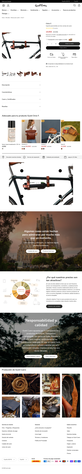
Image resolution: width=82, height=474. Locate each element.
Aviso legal (38, 434)
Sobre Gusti (31, 353)
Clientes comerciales (72, 450)
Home (3, 17)
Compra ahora (63, 48)
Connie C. (43, 144)
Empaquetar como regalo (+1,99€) (57, 39)
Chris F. (22, 17)
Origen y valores (71, 444)
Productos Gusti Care (48, 251)
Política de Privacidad (41, 441)
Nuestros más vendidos (54, 306)
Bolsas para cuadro (15, 17)
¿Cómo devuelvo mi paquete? (43, 428)
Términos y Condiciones (41, 437)
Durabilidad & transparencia (47, 353)
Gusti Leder (8, 468)
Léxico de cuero (6, 447)
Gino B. (63, 144)
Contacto (4, 441)
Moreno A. (25, 144)
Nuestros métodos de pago (9, 431)
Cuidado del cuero (32, 251)
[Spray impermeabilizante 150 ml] (11, 131)
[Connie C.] (50, 131)
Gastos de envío (6, 434)
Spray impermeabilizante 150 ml (11, 144)
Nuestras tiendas (71, 434)
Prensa (69, 453)
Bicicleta (8, 17)
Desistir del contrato (7, 437)
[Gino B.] (70, 131)
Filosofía (69, 428)
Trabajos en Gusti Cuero (73, 437)
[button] (3, 5)
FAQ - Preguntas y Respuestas (10, 428)
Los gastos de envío (61, 34)
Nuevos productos (69, 10)
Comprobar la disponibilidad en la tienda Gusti (60, 64)
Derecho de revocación (41, 431)
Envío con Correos (6, 1)
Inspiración (70, 447)
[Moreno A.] (31, 131)
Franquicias (70, 441)
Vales (68, 431)
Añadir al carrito (69, 43)
